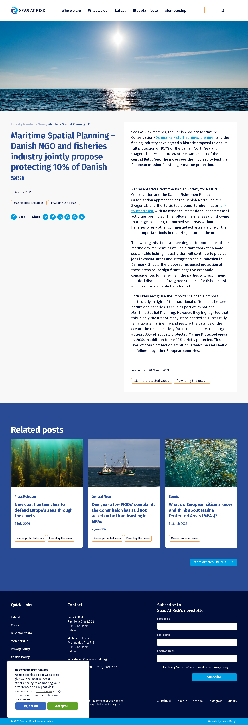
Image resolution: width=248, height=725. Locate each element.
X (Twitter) (164, 701)
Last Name (163, 634)
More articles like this (210, 562)
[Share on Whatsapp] (67, 217)
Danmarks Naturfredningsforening (184, 137)
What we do (98, 10)
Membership (175, 10)
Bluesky (232, 701)
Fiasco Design (229, 721)
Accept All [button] (62, 706)
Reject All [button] (31, 706)
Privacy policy (45, 721)
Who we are (71, 10)
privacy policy (220, 667)
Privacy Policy (20, 649)
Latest (120, 10)
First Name (163, 618)
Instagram (215, 701)
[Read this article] (47, 464)
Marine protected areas (29, 202)
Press (15, 625)
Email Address (166, 651)
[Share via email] (82, 217)
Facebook (198, 701)
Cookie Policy (20, 657)
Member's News (34, 124)
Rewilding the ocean (64, 202)
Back (19, 217)
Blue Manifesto (145, 10)
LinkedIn (181, 701)
